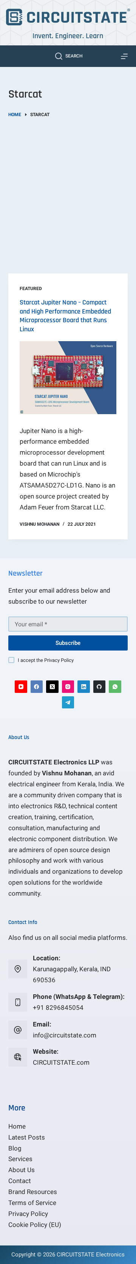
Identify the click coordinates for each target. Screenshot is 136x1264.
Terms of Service (32, 1203)
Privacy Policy (59, 660)
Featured (31, 288)
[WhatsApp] (115, 686)
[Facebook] (37, 686)
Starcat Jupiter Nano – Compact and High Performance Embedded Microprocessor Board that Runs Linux (65, 315)
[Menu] (124, 56)
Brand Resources (32, 1192)
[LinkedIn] (83, 686)
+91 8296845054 (58, 1007)
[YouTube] (21, 686)
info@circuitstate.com (64, 1035)
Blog (15, 1148)
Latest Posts (26, 1137)
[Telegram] (68, 702)
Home (17, 1126)
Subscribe (68, 643)
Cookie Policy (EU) (34, 1224)
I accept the (46, 660)
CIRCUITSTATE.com (61, 1062)
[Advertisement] (68, 190)
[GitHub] (99, 686)
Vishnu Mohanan (67, 773)
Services (20, 1159)
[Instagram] (68, 686)
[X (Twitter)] (52, 686)
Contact (19, 1181)
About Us (21, 1170)
